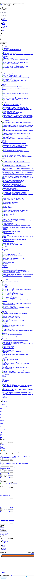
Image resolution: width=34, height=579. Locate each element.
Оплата (3, 22)
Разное (6, 401)
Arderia (1, 426)
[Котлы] (5, 103)
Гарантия (3, 24)
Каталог (3, 19)
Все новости (2, 444)
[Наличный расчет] (3, 567)
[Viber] (2, 450)
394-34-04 (3, 12)
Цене (11, 455)
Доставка (3, 23)
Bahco (1, 434)
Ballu (1, 435)
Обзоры (3, 21)
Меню (3, 30)
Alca (1, 417)
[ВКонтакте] (0, 450)
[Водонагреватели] (6, 121)
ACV (1, 411)
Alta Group (2, 420)
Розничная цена (2, 35)
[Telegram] (4, 450)
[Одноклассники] (1, 450)
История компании (7, 25)
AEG (1, 414)
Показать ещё (3, 524)
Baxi (1, 437)
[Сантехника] (5, 339)
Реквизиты (5, 26)
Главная (3, 18)
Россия (1, 408)
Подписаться (11, 442)
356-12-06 (3, 15)
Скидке (16, 455)
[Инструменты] (5, 218)
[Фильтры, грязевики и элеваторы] (5, 399)
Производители (4, 20)
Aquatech (1, 423)
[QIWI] (3, 564)
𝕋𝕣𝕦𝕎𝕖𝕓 (32, 553)
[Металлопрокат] (6, 280)
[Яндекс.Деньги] (3, 563)
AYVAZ (1, 432)
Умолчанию (8, 455)
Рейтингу (13, 455)
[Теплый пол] (5, 154)
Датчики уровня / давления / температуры (6, 459)
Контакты (3, 27)
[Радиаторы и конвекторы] (5, 142)
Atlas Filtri (1, 431)
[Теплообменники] (6, 97)
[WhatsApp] (3, 450)
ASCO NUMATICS (3, 429)
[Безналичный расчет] (3, 566)
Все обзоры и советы (3, 531)
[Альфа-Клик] (3, 561)
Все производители (3, 438)
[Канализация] (5, 197)
